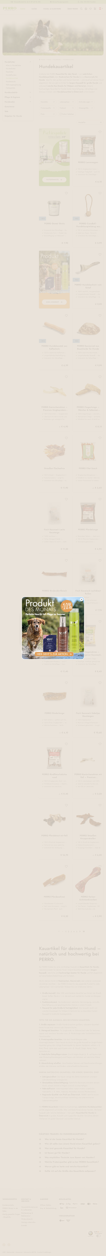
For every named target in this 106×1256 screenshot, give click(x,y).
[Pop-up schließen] (81, 599)
